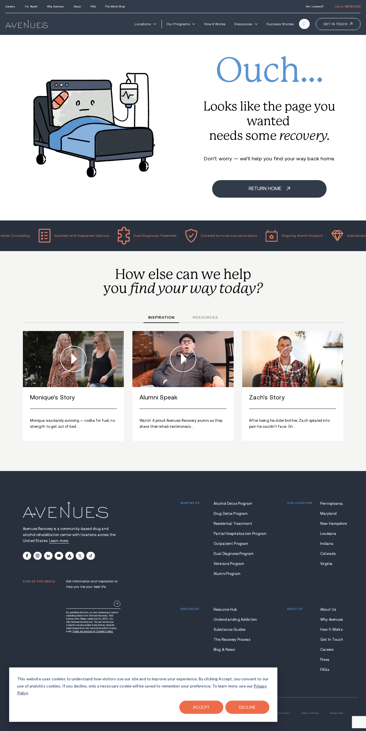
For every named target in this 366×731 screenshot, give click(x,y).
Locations (142, 24)
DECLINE (247, 707)
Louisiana (328, 534)
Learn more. (59, 541)
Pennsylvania (331, 504)
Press (324, 660)
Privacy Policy (336, 713)
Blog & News (224, 650)
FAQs (324, 670)
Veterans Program (229, 564)
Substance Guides (229, 630)
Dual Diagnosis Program (234, 554)
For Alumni (31, 6)
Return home (266, 188)
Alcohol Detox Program (233, 504)
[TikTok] (90, 556)
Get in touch (335, 24)
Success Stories (280, 24)
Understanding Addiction (234, 620)
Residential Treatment (233, 524)
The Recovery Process (232, 640)
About (77, 6)
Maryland (328, 514)
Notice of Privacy (310, 713)
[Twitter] (80, 556)
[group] (73, 386)
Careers (10, 6)
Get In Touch (331, 640)
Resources (243, 24)
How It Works (215, 24)
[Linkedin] (48, 556)
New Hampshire (331, 524)
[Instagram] (37, 556)
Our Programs (178, 24)
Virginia (326, 564)
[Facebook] (27, 556)
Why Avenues (55, 6)
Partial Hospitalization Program (234, 534)
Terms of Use (282, 713)
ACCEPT (201, 707)
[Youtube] (59, 556)
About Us (328, 610)
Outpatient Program (231, 544)
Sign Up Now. (117, 604)
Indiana (326, 544)
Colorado (328, 554)
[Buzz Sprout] (69, 556)
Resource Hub (225, 610)
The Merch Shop (115, 6)
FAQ (93, 6)
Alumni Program (227, 574)
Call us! (348, 6)
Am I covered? (314, 6)
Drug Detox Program (231, 514)
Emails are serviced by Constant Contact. (93, 631)
